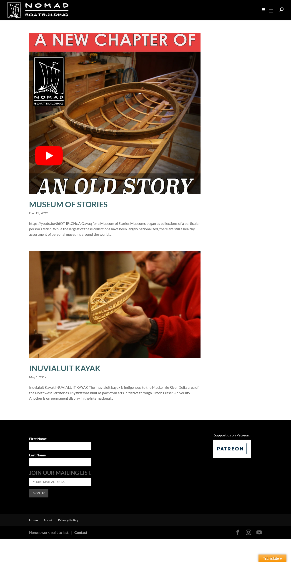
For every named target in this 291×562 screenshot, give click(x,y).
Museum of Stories (68, 204)
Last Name (37, 455)
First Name (38, 438)
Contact (80, 532)
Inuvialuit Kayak (64, 368)
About (47, 520)
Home (33, 520)
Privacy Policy (68, 520)
